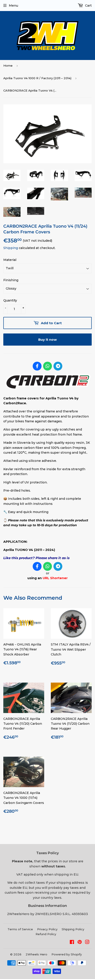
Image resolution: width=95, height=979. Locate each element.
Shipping (10, 248)
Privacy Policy (47, 929)
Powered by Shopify (66, 954)
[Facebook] (37, 366)
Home (8, 65)
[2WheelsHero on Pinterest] (79, 943)
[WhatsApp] (47, 366)
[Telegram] (57, 366)
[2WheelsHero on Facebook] (72, 943)
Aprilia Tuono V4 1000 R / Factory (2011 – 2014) (37, 78)
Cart (88, 5)
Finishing (10, 280)
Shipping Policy (73, 929)
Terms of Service (20, 929)
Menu (13, 5)
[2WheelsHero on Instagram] (87, 943)
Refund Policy (46, 934)
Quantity (10, 300)
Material (9, 260)
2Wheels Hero (36, 954)
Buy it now (47, 339)
